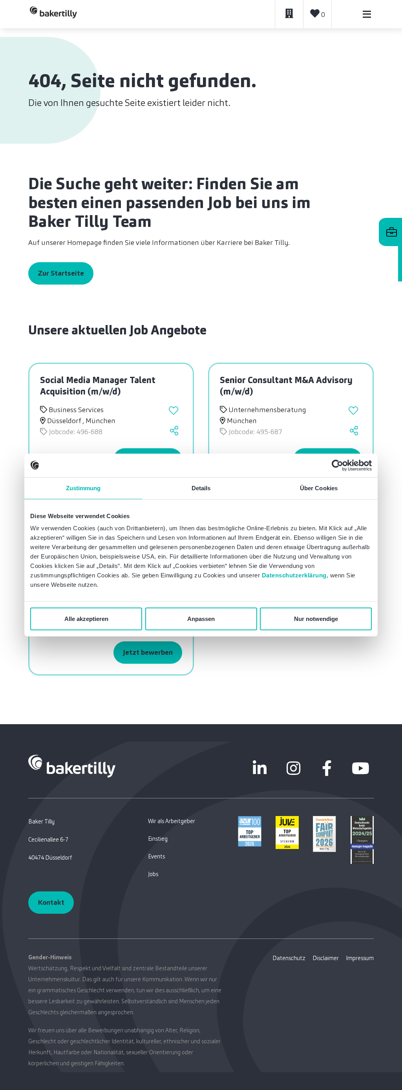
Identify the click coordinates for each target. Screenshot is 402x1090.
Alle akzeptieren (86, 618)
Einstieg (158, 838)
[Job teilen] (175, 431)
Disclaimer (325, 958)
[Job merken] (175, 411)
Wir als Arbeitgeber (171, 821)
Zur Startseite (61, 273)
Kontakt (51, 902)
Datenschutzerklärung (294, 575)
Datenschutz (288, 958)
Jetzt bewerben (148, 652)
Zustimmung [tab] (83, 487)
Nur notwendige (316, 618)
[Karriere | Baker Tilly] (53, 14)
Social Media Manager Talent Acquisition (97, 385)
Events (156, 856)
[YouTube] (360, 768)
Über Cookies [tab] (319, 487)
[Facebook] (327, 768)
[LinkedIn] (260, 768)
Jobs (153, 874)
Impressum (360, 958)
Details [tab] (201, 487)
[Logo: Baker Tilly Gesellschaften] (71, 765)
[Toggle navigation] (367, 14)
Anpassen (201, 618)
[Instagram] (293, 768)
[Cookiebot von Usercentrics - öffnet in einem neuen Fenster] (337, 465)
